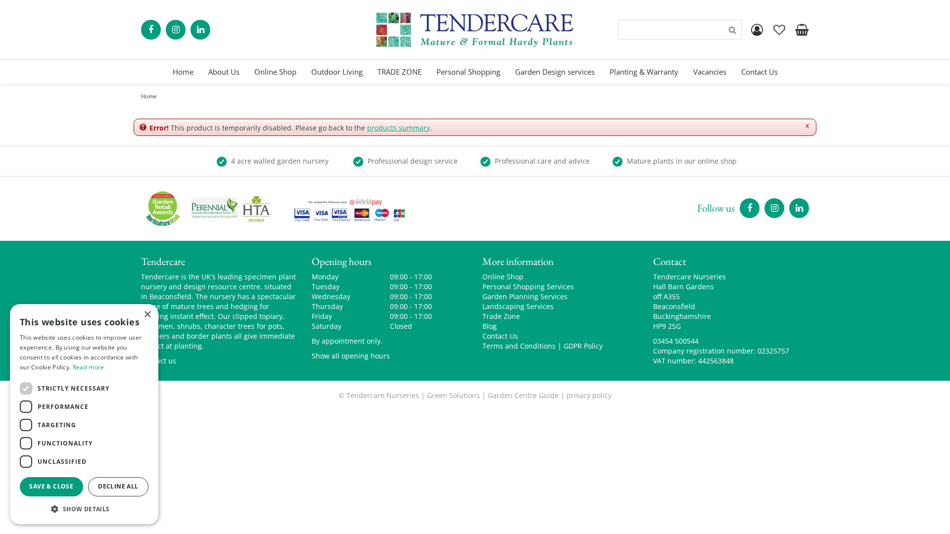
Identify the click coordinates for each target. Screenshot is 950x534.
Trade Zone (501, 316)
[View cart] (801, 29)
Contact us (158, 360)
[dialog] (84, 414)
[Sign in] (757, 29)
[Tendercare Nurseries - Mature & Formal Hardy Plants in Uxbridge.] (475, 29)
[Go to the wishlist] (779, 29)
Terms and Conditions (519, 346)
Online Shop (502, 276)
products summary (398, 128)
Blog (489, 326)
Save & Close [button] (51, 486)
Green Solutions (453, 395)
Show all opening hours (351, 355)
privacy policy (589, 395)
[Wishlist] (779, 29)
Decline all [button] (118, 486)
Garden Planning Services (525, 296)
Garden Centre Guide (523, 395)
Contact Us (500, 336)
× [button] (147, 314)
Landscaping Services (518, 306)
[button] (84, 508)
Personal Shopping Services (528, 286)
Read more (88, 367)
